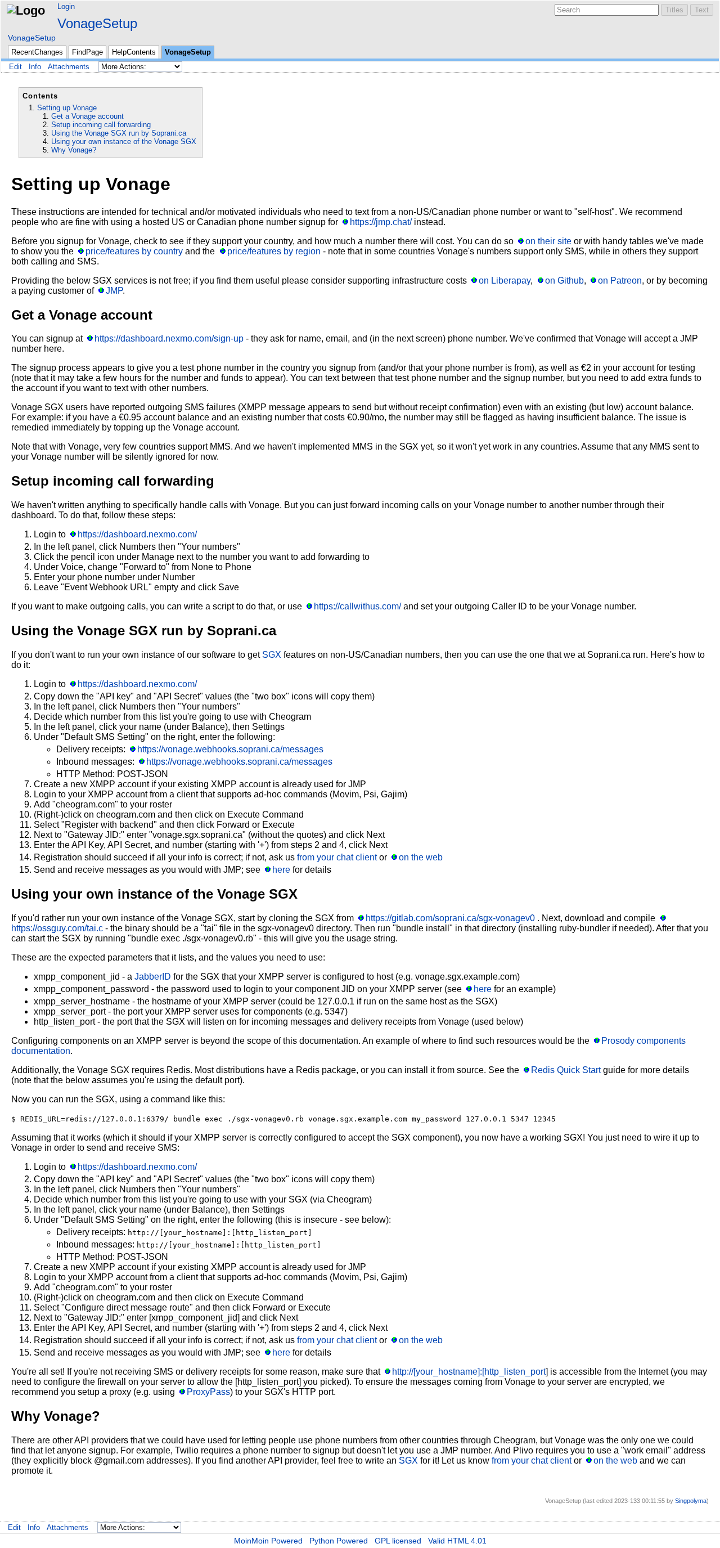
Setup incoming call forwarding (101, 124)
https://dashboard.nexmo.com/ (137, 534)
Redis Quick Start (566, 1070)
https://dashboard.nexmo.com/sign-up (169, 338)
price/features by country (134, 251)
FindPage (87, 52)
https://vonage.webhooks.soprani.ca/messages (230, 749)
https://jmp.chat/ (381, 222)
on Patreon (620, 280)
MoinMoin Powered (268, 1540)
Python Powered (338, 1540)
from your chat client (337, 857)
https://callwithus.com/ (357, 606)
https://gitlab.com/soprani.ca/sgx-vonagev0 (450, 918)
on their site (548, 241)
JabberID (152, 976)
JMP (114, 290)
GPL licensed (398, 1540)
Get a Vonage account (87, 116)
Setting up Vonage (67, 108)
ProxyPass (208, 1392)
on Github (564, 280)
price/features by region (273, 251)
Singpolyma (690, 1500)
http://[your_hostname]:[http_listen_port (469, 1371)
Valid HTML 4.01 (457, 1540)
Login (66, 6)
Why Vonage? (73, 150)
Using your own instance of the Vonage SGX (123, 141)
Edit (15, 66)
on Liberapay (504, 280)
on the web (421, 857)
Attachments (68, 66)
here (281, 869)
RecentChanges (37, 52)
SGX (271, 654)
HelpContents (134, 52)
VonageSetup (97, 23)
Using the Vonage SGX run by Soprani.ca (118, 133)
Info (35, 66)
